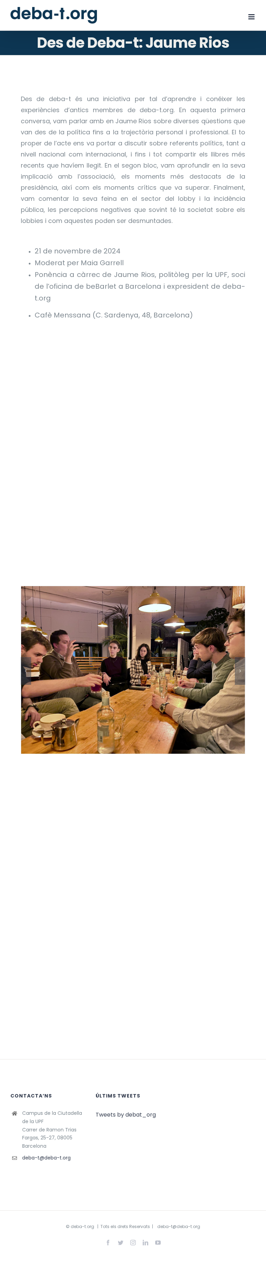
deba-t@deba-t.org (46, 1157)
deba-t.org (82, 1226)
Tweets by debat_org (126, 1115)
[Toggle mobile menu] (252, 16)
